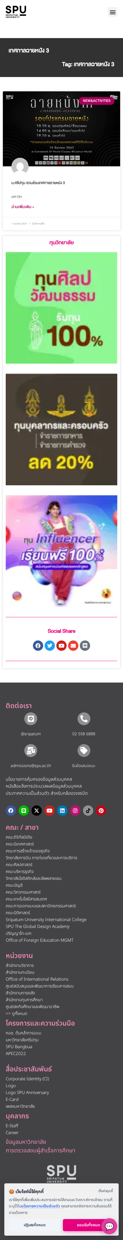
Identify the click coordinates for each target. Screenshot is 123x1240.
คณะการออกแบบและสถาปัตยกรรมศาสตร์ (41, 906)
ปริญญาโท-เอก (18, 933)
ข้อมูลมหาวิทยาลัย (26, 1142)
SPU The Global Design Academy (38, 926)
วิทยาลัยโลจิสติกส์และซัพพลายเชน (33, 878)
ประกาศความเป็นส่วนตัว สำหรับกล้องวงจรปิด (47, 793)
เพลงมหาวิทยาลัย (20, 1106)
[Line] (24, 810)
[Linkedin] (62, 810)
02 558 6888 (83, 734)
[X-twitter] (36, 810)
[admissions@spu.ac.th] (30, 750)
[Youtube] (49, 810)
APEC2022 (16, 1053)
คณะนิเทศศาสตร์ (20, 844)
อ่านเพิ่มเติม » (22, 207)
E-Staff (12, 1126)
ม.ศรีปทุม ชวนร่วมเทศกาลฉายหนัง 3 (38, 183)
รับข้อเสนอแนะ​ (84, 766)
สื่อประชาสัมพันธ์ (29, 1069)
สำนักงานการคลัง (20, 993)
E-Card (12, 1099)
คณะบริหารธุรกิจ (20, 871)
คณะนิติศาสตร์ (18, 913)
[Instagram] (75, 810)
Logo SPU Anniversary (27, 1092)
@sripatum (31, 734)
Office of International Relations (37, 979)
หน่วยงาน (19, 956)
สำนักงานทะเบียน (20, 972)
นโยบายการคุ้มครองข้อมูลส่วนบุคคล (39, 779)
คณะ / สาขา (22, 828)
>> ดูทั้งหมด (16, 1013)
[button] (112, 12)
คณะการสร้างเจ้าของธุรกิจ (28, 851)
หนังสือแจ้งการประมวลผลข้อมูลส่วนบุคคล (44, 786)
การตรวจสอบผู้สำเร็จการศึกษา (40, 1150)
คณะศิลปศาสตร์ (19, 865)
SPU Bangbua (19, 1047)
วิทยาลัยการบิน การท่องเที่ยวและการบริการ (41, 858)
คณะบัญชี (14, 885)
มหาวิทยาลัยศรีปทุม (22, 1040)
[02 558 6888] (84, 718)
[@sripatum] (30, 718)
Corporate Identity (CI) (27, 1079)
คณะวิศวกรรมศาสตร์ (23, 892)
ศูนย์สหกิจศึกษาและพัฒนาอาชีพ (32, 1007)
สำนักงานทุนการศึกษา (24, 1000)
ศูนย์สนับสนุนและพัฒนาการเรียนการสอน (40, 986)
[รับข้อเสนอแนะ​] (84, 750)
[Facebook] (11, 810)
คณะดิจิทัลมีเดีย (19, 837)
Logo (11, 1086)
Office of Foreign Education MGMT (40, 940)
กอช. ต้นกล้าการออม (23, 1033)
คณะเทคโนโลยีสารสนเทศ (26, 899)
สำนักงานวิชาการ (20, 965)
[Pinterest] (101, 810)
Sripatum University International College (46, 919)
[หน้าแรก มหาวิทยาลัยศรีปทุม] (61, 1174)
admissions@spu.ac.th (31, 766)
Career (12, 1132)
